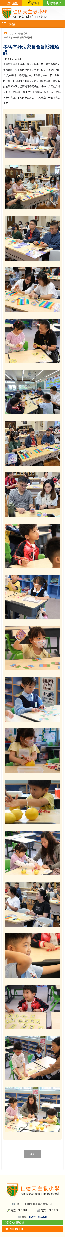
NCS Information (14, 1229)
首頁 (10, 33)
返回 (32, 1154)
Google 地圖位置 (15, 1222)
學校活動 (22, 33)
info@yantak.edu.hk (38, 1216)
